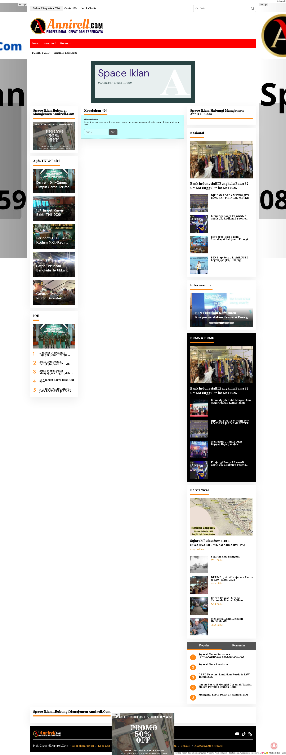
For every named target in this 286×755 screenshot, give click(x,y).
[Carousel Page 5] (231, 323)
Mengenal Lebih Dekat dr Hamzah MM (227, 620)
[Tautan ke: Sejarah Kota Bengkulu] (199, 564)
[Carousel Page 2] (216, 323)
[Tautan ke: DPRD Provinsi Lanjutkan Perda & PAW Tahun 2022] (199, 585)
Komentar (238, 645)
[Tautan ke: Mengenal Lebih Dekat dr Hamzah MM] (199, 626)
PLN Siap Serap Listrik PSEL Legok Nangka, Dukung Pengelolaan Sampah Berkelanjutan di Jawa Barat (229, 259)
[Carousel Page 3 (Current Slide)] (221, 323)
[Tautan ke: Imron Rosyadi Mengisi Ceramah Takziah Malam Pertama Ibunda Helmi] (199, 606)
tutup (22, 4)
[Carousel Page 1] (211, 323)
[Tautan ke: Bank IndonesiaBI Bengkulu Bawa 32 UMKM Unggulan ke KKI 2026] (221, 159)
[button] (252, 8)
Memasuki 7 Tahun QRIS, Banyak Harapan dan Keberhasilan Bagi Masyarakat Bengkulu (230, 443)
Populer (204, 645)
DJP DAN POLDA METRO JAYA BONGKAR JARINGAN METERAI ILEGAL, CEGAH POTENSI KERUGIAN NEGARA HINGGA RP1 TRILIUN (56, 390)
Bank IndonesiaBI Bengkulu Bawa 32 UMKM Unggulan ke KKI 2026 (55, 363)
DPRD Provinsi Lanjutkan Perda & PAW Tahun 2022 (232, 578)
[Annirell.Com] (66, 26)
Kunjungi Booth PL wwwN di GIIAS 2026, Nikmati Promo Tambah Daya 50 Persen (229, 217)
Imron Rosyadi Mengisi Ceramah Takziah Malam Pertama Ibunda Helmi (227, 599)
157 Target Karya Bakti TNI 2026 (56, 381)
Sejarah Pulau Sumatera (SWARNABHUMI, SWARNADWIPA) (217, 543)
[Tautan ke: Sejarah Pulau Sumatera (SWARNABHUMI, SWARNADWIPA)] (221, 516)
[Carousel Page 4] (226, 323)
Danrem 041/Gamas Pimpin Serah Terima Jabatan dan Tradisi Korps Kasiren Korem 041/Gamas (56, 354)
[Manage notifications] (274, 745)
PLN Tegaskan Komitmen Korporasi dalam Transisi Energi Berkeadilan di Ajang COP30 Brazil (221, 315)
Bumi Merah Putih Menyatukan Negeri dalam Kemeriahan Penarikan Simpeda (56, 372)
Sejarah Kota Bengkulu (225, 557)
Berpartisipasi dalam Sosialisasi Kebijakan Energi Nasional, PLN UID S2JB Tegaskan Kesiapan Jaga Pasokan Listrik (229, 238)
